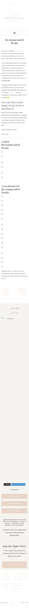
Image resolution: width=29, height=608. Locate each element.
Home (5, 574)
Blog (20, 583)
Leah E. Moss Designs (14, 602)
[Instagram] (12, 28)
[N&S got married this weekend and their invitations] (14, 433)
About (13, 574)
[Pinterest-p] (14, 28)
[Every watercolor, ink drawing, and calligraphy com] (14, 473)
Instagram (18, 51)
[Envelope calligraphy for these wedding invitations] (14, 332)
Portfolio (6, 586)
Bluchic (15, 605)
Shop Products (19, 586)
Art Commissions (20, 579)
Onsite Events (9, 583)
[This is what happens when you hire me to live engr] (14, 383)
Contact (14, 591)
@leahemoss (15, 308)
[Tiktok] (17, 28)
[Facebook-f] (17, 313)
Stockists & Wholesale (13, 588)
